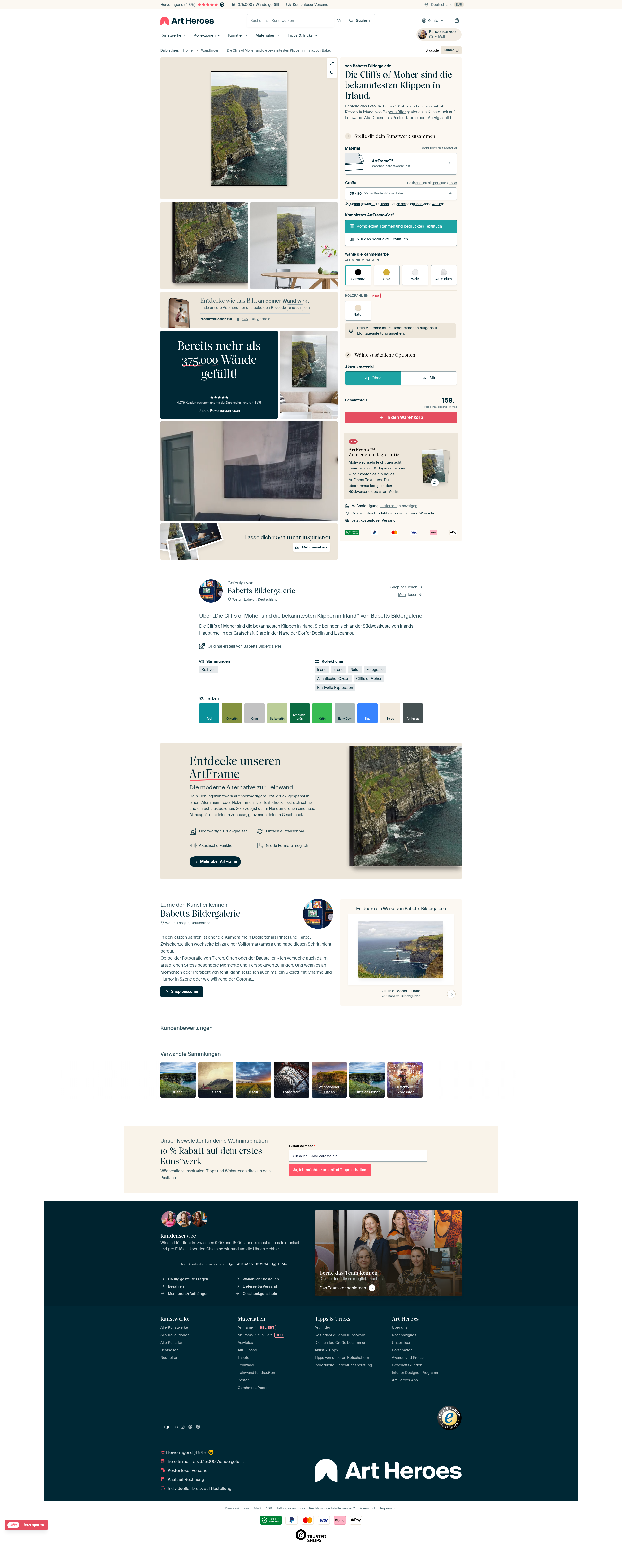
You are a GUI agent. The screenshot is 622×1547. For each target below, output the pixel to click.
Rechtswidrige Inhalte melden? (332, 1508)
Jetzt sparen (26, 1525)
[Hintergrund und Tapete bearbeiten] (332, 72)
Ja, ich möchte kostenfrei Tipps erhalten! (330, 1170)
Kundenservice (442, 31)
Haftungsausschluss (290, 1508)
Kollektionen (205, 35)
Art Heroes (405, 1319)
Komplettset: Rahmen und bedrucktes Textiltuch (399, 226)
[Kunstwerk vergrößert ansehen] (332, 63)
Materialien (265, 35)
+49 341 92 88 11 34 (251, 1264)
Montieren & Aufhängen (188, 1293)
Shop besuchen (404, 587)
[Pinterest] (190, 1427)
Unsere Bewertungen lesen (219, 410)
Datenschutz (367, 1508)
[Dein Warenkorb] (457, 21)
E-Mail (439, 36)
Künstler (235, 35)
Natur (355, 669)
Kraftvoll (209, 669)
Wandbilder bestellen (261, 1279)
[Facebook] (198, 1427)
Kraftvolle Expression (335, 687)
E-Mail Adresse (302, 1146)
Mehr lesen (408, 594)
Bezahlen (176, 1286)
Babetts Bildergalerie (372, 66)
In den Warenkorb (404, 417)
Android (263, 319)
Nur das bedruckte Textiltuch (382, 239)
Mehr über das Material (439, 148)
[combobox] (290, 20)
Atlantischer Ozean (333, 678)
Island (338, 669)
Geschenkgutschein (260, 1293)
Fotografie (375, 669)
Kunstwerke (170, 35)
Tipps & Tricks (300, 35)
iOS (245, 319)
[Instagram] (182, 1427)
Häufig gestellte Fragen (188, 1279)
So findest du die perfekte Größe (432, 183)
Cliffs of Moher (368, 678)
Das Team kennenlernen (343, 1288)
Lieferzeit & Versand (260, 1286)
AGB (268, 1508)
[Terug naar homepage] (187, 21)
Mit (432, 377)
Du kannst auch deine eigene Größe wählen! (397, 204)
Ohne (376, 377)
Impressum (388, 1508)
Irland (322, 669)
